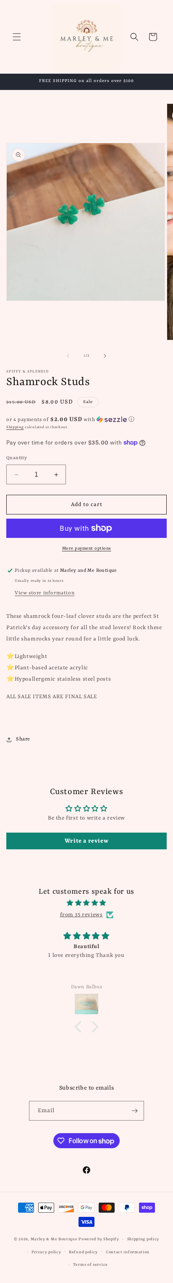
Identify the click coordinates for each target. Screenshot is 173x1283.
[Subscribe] (134, 1111)
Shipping (15, 427)
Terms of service (90, 1264)
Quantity (16, 458)
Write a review (86, 841)
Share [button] (23, 739)
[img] (86, 903)
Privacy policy (46, 1252)
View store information (44, 593)
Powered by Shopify (99, 1239)
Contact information (127, 1252)
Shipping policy (143, 1239)
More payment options (86, 548)
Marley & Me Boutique (54, 1239)
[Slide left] (68, 356)
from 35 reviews (81, 915)
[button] (17, 37)
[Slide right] (105, 356)
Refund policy (83, 1252)
